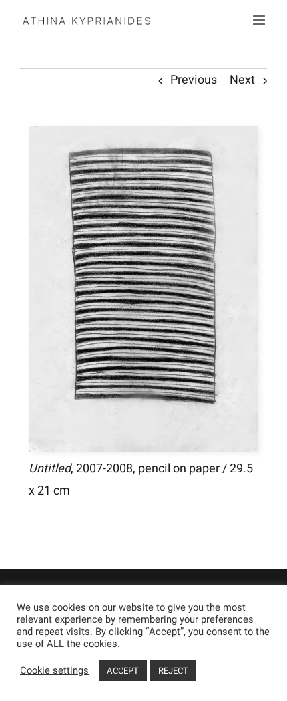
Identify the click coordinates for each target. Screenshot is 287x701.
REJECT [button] (173, 670)
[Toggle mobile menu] (260, 20)
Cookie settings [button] (54, 671)
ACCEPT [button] (123, 670)
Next (242, 80)
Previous (193, 80)
